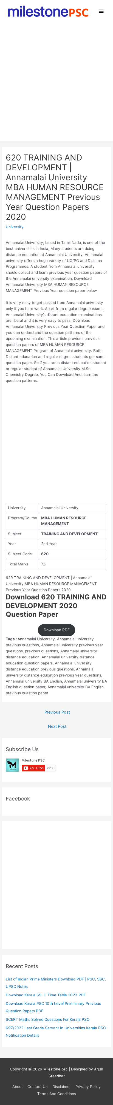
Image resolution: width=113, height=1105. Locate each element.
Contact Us (37, 1086)
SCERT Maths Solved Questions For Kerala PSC (47, 1019)
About (17, 1086)
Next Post (57, 726)
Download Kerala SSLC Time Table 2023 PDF (46, 995)
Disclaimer (61, 1086)
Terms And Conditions (56, 1094)
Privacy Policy (88, 1086)
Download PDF (57, 630)
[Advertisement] (56, 81)
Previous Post (57, 712)
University (15, 227)
